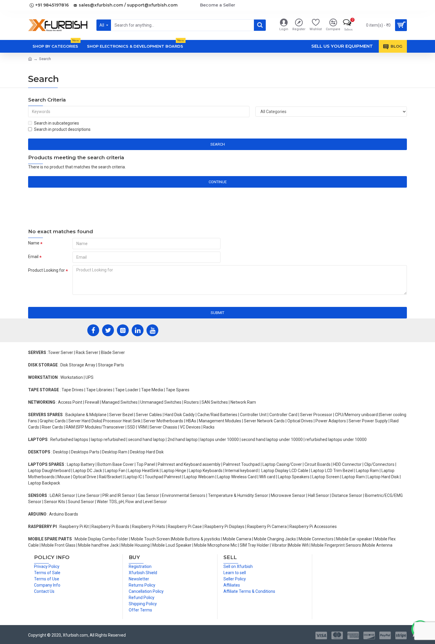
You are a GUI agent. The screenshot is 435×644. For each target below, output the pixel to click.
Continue (218, 182)
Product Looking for (46, 270)
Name (33, 243)
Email (33, 256)
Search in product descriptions (62, 129)
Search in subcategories (56, 123)
